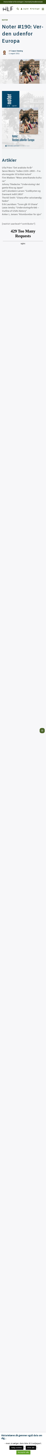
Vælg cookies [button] (16, 1448)
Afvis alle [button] (30, 1448)
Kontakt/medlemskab (34, 2)
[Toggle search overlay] (18, 9)
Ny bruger (36, 9)
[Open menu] (42, 9)
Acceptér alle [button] (23, 1452)
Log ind (25, 9)
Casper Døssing (17, 51)
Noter (5, 20)
